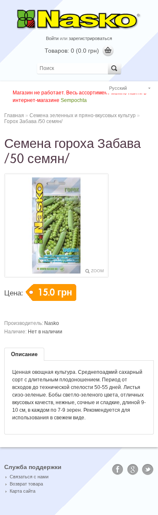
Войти (52, 38)
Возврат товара (26, 483)
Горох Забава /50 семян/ (33, 121)
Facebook (117, 469)
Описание (24, 354)
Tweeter (148, 469)
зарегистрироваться (90, 38)
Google (133, 469)
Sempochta (74, 100)
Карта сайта (22, 491)
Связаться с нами (29, 476)
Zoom (97, 270)
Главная (14, 115)
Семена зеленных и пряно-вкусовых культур (82, 115)
